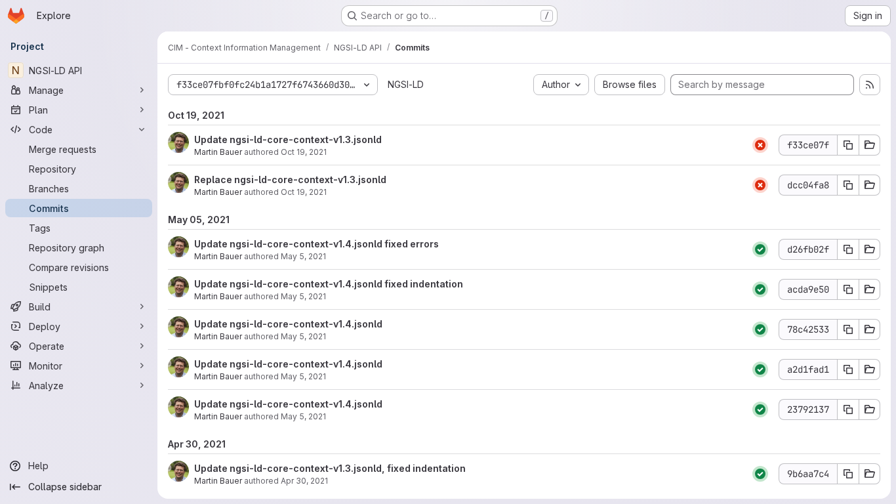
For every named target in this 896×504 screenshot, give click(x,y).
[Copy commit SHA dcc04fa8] (848, 185)
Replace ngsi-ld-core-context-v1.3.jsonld (290, 179)
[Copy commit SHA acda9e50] (848, 289)
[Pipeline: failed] (760, 145)
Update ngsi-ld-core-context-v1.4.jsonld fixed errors (316, 243)
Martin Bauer (218, 152)
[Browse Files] (869, 145)
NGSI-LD (406, 84)
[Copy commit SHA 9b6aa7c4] (848, 473)
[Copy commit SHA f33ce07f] (848, 145)
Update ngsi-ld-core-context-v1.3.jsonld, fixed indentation (330, 468)
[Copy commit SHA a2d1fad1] (848, 369)
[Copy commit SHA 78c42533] (848, 329)
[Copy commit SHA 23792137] (848, 409)
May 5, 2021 (303, 256)
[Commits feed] (869, 84)
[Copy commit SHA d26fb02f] (848, 249)
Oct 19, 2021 (304, 152)
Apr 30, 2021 (304, 481)
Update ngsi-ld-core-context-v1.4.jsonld (288, 323)
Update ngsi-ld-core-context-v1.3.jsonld (288, 139)
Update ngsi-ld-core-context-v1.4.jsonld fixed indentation (328, 283)
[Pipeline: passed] (760, 249)
